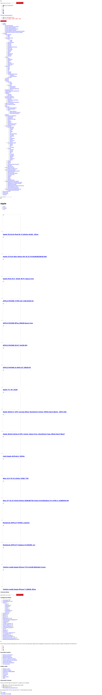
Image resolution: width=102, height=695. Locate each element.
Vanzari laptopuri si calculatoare (10, 660)
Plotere (9, 122)
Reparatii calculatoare (7, 654)
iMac (9, 58)
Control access (11, 174)
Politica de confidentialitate (9, 671)
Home (4, 206)
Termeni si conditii (7, 670)
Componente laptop (12, 74)
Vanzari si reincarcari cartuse (9, 658)
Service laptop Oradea (10, 27)
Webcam (10, 54)
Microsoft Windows (12, 107)
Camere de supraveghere (14, 171)
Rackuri (7, 79)
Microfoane (10, 53)
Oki (11, 137)
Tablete (7, 93)
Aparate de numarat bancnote (15, 182)
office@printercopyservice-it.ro (10, 6)
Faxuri (9, 120)
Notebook (7, 605)
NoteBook (10, 59)
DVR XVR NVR (11, 172)
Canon (11, 129)
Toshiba (9, 72)
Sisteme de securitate (10, 169)
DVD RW (10, 48)
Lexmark (12, 136)
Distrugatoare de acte (13, 186)
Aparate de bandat (12, 184)
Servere (7, 78)
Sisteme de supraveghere (8, 662)
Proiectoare (8, 92)
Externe (9, 85)
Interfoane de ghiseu (13, 173)
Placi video (10, 49)
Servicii (4, 24)
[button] (1, 1)
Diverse (9, 55)
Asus (9, 68)
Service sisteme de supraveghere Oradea (14, 31)
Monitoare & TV (8, 89)
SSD (11, 84)
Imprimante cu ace (12, 123)
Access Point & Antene (13, 99)
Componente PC (9, 37)
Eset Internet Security (15, 112)
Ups (6, 105)
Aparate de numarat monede (14, 183)
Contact (5, 194)
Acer (9, 67)
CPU (9, 39)
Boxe (9, 52)
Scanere (9, 121)
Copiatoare (10, 118)
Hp (8, 70)
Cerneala (10, 165)
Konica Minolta (13, 133)
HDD (11, 83)
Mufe (9, 177)
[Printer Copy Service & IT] (6, 15)
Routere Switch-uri (9, 97)
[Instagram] (3, 11)
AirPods (9, 62)
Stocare (7, 80)
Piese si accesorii (11, 124)
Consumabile (8, 125)
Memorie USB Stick (14, 88)
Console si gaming (9, 96)
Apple (6, 57)
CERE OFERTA (3, 21)
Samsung (12, 140)
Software (7, 106)
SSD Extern (12, 87)
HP (10, 146)
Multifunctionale (12, 119)
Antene (9, 178)
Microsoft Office (11, 108)
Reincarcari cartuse (9, 167)
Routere (10, 98)
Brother (12, 128)
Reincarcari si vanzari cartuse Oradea (13, 32)
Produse (5, 33)
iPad (9, 61)
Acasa (4, 23)
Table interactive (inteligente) (12, 90)
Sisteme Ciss (10, 166)
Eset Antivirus (13, 111)
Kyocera (12, 134)
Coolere (9, 44)
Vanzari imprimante (7, 661)
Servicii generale (9, 25)
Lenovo (9, 71)
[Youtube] (3, 649)
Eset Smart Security (14, 113)
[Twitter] (3, 10)
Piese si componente (12, 168)
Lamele (9, 161)
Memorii (9, 43)
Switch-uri (10, 101)
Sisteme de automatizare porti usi (13, 189)
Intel (9, 36)
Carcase (9, 45)
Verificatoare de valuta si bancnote (16, 185)
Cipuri (9, 163)
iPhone (9, 60)
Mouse (9, 51)
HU (5, 694)
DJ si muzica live (6, 191)
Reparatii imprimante (7, 657)
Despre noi (5, 192)
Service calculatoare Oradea (12, 26)
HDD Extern (13, 86)
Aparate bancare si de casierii (12, 181)
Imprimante (10, 116)
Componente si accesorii (13, 102)
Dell (9, 69)
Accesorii (10, 77)
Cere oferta (5, 193)
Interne (9, 81)
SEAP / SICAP (5, 676)
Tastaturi (10, 50)
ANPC (4, 678)
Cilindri (9, 160)
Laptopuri (7, 66)
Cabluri (9, 176)
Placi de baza (11, 42)
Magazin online (6, 668)
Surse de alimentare (12, 46)
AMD (9, 35)
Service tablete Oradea (10, 30)
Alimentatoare (13, 76)
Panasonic (12, 138)
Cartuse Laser (11, 127)
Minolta (11, 156)
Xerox (11, 141)
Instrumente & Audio (10, 104)
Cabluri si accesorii (9, 103)
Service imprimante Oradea (11, 28)
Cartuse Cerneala (12, 142)
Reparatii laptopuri (7, 656)
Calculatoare (8, 34)
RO (4, 692)
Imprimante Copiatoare (10, 115)
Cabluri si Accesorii (7, 626)
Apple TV (10, 65)
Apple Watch (11, 63)
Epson (11, 131)
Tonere (9, 148)
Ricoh (11, 139)
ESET (9, 110)
